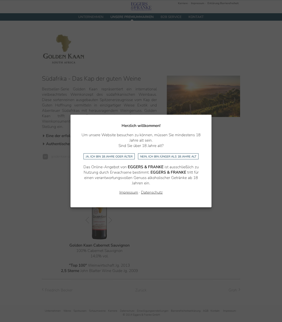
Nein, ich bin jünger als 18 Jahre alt (168, 156)
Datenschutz (152, 192)
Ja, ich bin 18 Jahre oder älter (109, 156)
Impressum (128, 192)
